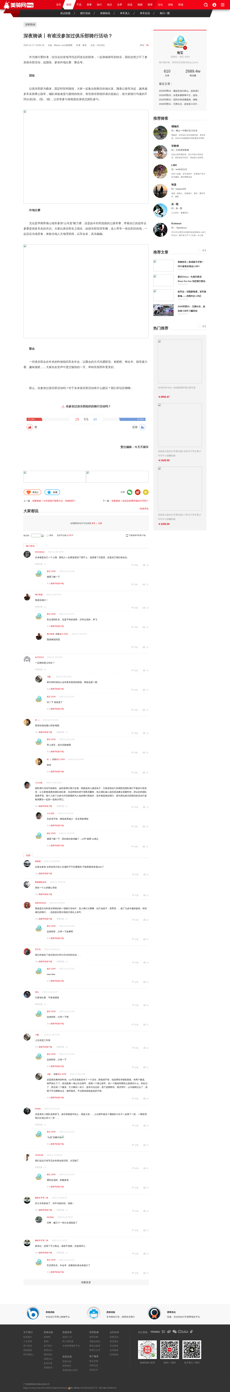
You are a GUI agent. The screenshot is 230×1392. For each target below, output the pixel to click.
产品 (79, 4)
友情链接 (114, 1354)
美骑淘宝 (66, 1365)
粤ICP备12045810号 (107, 1388)
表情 (51, 535)
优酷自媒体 (94, 1341)
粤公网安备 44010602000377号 (83, 1388)
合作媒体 (114, 1350)
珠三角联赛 (67, 1341)
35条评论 (144, 508)
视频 (140, 4)
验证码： (27, 535)
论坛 (160, 4)
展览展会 (114, 1341)
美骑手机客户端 (57, 583)
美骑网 (47, 1337)
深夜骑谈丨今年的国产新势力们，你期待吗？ (54, 501)
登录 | (95, 523)
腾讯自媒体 (94, 1345)
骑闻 (68, 4)
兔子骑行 (48, 1345)
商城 (180, 4)
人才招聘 (27, 1341)
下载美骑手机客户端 (137, 535)
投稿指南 (27, 1350)
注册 (100, 523)
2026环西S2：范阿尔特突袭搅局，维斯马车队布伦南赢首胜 (180, 99)
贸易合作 (93, 1370)
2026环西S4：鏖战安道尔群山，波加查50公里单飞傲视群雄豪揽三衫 (180, 91)
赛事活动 (114, 1337)
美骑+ (46, 1341)
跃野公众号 (94, 1350)
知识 (109, 4)
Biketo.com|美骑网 (63, 45)
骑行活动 (85, 13)
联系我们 (27, 1337)
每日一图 (165, 13)
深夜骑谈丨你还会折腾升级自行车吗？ (130, 501)
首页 (58, 4)
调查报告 (48, 1354)
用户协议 (27, 1345)
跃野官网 (93, 1337)
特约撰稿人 (28, 1354)
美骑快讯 (105, 13)
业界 (119, 4)
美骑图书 (48, 1367)
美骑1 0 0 (67, 1337)
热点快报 (65, 13)
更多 (204, 250)
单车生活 (145, 13)
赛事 (89, 4)
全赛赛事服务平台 (71, 1345)
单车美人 (125, 13)
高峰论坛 (48, 1359)
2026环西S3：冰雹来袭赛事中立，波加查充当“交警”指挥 (180, 95)
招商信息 (93, 1365)
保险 (170, 4)
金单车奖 (48, 1363)
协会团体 (114, 1345)
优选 (129, 4)
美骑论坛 (48, 1350)
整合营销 (93, 1361)
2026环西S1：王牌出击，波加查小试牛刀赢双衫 (180, 104)
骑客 (150, 4)
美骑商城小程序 (70, 1370)
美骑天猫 (66, 1361)
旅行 (99, 4)
